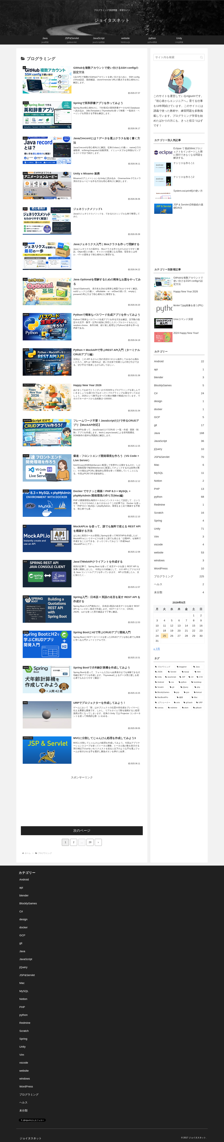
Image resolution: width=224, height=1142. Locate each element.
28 (90, 842)
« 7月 (156, 648)
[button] (201, 57)
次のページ (82, 830)
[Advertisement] (82, 801)
